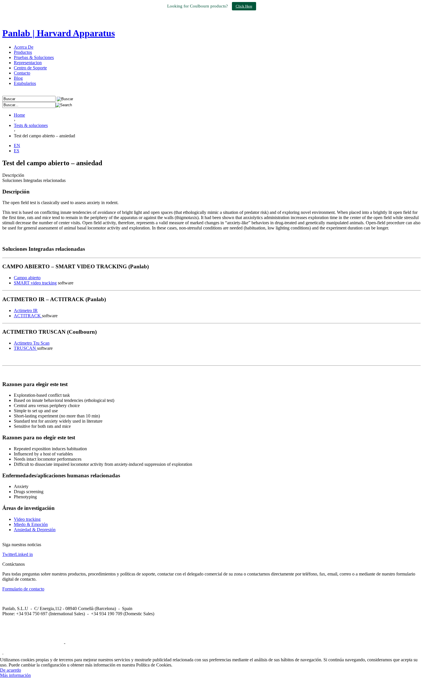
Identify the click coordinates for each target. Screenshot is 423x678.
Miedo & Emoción (31, 524)
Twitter (8, 554)
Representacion (28, 62)
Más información (15, 675)
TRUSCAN (25, 348)
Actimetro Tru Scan (31, 343)
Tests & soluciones (31, 125)
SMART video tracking (35, 282)
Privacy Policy (79, 643)
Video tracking (27, 519)
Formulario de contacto (23, 588)
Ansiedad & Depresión (35, 529)
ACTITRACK (28, 315)
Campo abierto (27, 277)
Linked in (24, 554)
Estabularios (25, 83)
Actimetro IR (26, 310)
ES (16, 150)
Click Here (244, 6)
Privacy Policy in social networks (32, 643)
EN (17, 145)
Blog (18, 78)
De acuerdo (10, 670)
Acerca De (23, 47)
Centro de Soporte (30, 67)
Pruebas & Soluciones (34, 57)
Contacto (22, 73)
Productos (23, 52)
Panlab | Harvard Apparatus (58, 33)
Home (19, 115)
